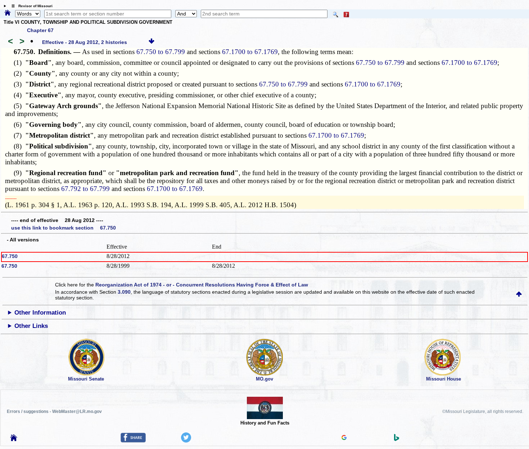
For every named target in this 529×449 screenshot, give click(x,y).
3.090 (124, 292)
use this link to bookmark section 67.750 (63, 228)
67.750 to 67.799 (160, 51)
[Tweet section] (186, 441)
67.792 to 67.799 (85, 188)
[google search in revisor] (344, 438)
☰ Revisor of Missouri (30, 6)
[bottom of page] (151, 42)
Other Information (40, 312)
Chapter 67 (40, 30)
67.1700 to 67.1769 (250, 51)
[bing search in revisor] (396, 439)
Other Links (31, 326)
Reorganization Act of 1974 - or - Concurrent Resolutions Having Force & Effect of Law (201, 285)
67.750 (10, 256)
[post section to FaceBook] (133, 441)
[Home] (7, 13)
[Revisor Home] (13, 439)
